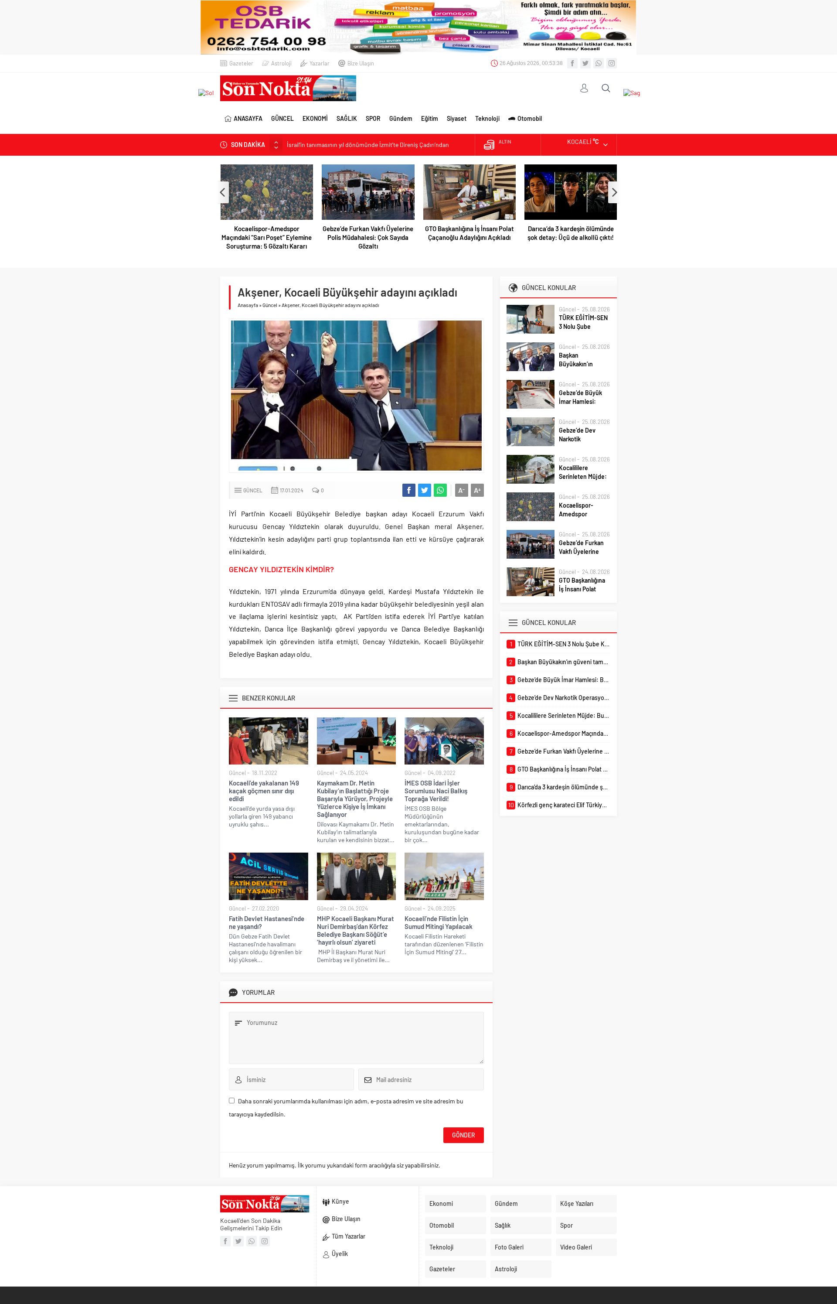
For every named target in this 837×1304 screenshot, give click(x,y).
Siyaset (456, 118)
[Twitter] (585, 63)
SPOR (373, 118)
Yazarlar (320, 63)
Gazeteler (241, 63)
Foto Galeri (509, 1247)
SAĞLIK (347, 118)
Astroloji (281, 63)
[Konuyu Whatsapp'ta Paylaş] (440, 490)
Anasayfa (248, 305)
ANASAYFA (248, 118)
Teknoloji (487, 118)
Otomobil (529, 118)
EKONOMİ (315, 118)
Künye (340, 1201)
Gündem (400, 118)
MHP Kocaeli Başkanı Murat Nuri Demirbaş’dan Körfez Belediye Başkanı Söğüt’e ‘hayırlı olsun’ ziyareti (355, 930)
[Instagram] (611, 63)
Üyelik (340, 1253)
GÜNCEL (282, 118)
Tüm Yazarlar (348, 1236)
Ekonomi (441, 1203)
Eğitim (429, 118)
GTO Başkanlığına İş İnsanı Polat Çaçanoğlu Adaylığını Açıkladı (469, 233)
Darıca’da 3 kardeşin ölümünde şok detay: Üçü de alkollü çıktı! (570, 233)
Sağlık (502, 1225)
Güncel (269, 305)
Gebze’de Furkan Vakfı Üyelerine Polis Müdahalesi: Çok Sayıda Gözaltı (368, 237)
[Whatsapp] (598, 63)
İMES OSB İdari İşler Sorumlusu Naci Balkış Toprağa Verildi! (436, 790)
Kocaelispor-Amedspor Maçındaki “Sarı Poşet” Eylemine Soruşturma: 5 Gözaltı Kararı (266, 237)
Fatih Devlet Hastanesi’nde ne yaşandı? (266, 922)
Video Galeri (576, 1247)
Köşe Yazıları (576, 1203)
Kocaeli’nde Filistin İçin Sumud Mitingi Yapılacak (439, 922)
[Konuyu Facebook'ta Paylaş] (408, 490)
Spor (566, 1225)
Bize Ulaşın (360, 63)
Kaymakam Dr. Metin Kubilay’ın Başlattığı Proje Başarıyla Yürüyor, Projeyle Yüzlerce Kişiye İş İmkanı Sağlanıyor (355, 798)
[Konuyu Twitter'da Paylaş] (424, 490)
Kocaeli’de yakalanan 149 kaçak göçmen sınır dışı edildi (264, 790)
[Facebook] (572, 63)
